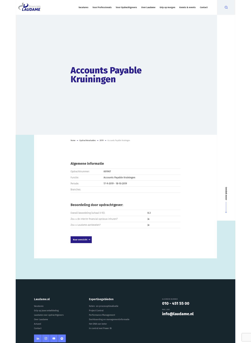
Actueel (37, 324)
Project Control (96, 310)
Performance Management (102, 315)
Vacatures (83, 7)
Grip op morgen (167, 7)
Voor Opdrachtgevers (126, 7)
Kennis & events (187, 7)
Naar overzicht (80, 239)
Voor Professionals (102, 7)
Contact (204, 7)
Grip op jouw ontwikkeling (46, 310)
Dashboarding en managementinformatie (109, 319)
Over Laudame (148, 7)
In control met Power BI (100, 328)
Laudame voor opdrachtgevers (49, 315)
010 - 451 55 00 (175, 303)
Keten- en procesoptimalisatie (103, 306)
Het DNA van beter (98, 324)
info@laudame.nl (178, 314)
